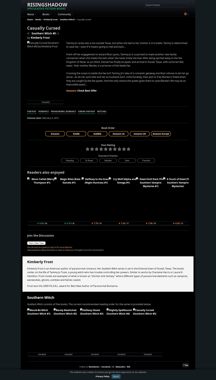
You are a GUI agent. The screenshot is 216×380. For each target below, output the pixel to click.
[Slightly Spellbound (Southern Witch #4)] (28, 33)
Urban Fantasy (86, 111)
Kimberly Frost (40, 37)
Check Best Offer (87, 90)
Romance (43, 111)
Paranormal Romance (63, 111)
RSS (128, 366)
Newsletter (94, 366)
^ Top (185, 365)
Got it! (116, 376)
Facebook (105, 366)
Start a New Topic (36, 243)
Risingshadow (47, 5)
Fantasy (31, 111)
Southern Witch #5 (44, 33)
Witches (101, 111)
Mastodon (120, 366)
